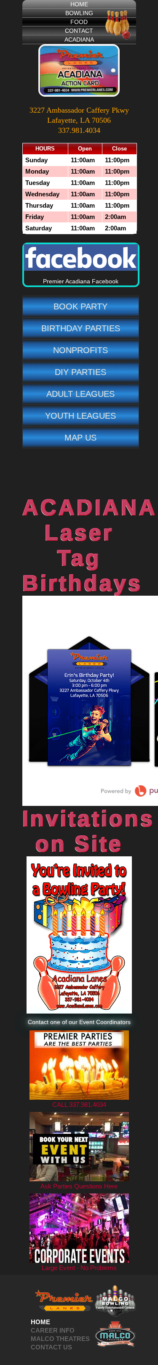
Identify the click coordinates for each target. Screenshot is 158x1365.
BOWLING (79, 13)
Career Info (53, 1330)
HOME (79, 4)
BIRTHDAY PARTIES (80, 328)
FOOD (79, 21)
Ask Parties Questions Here (79, 1186)
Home (40, 1321)
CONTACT (79, 30)
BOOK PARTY (80, 306)
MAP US (80, 437)
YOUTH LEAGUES (80, 415)
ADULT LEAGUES (80, 394)
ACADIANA (79, 39)
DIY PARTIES (80, 372)
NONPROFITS (80, 350)
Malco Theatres (60, 1338)
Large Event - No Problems (79, 1267)
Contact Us (51, 1347)
